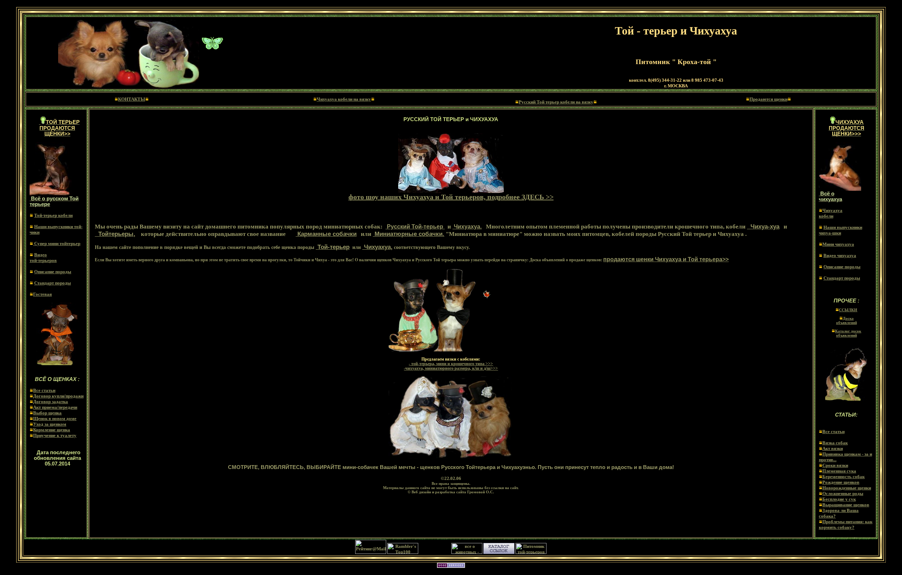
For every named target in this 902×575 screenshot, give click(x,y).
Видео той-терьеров (43, 257)
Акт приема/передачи (55, 407)
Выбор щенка (47, 412)
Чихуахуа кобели (830, 213)
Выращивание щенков (845, 504)
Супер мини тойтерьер (56, 243)
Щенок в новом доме (54, 418)
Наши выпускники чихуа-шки (840, 230)
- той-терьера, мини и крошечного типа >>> (451, 364)
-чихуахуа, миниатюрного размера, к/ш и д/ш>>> (451, 368)
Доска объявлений (846, 320)
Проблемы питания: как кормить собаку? (845, 524)
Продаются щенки (768, 99)
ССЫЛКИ (848, 310)
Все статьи (44, 390)
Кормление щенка (51, 429)
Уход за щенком (49, 424)
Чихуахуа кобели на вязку (344, 99)
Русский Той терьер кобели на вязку (556, 102)
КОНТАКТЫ (131, 99)
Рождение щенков (840, 482)
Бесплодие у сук (839, 499)
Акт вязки (832, 448)
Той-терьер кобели (53, 215)
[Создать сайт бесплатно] (451, 566)
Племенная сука (839, 471)
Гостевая (42, 294)
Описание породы (52, 271)
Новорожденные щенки (846, 487)
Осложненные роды (842, 493)
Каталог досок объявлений (848, 333)
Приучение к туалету (54, 435)
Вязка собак (835, 442)
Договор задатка (50, 401)
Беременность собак (843, 476)
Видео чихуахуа (839, 255)
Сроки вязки (835, 465)
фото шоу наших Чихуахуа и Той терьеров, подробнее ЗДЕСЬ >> (451, 197)
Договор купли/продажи (58, 396)
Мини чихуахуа (838, 244)
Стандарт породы (52, 283)
